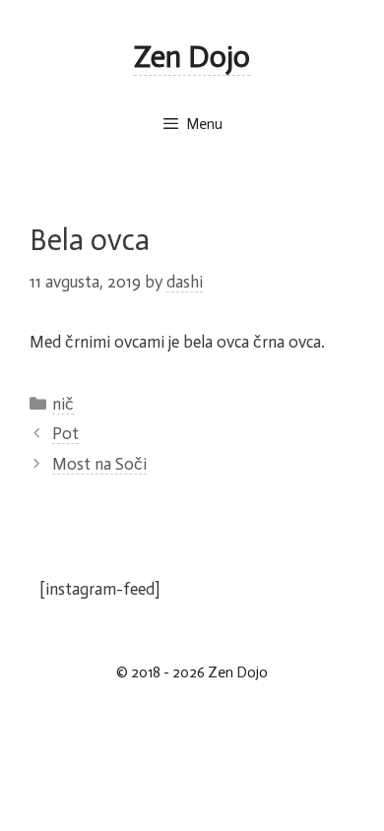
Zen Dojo (192, 57)
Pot (65, 433)
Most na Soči (99, 464)
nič (63, 404)
